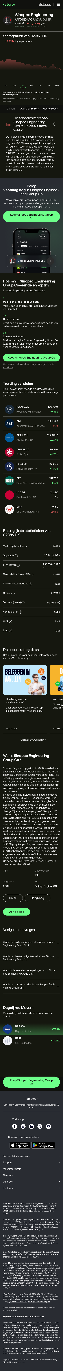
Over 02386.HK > (29, 108)
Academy (8, 367)
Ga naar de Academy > (33, 739)
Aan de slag (16, 911)
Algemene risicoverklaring (13, 1316)
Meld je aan (45, 4)
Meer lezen (11, 729)
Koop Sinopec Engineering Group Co (31, 216)
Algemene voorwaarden (17, 1301)
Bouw (13, 898)
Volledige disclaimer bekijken (39, 1301)
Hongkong (37, 898)
